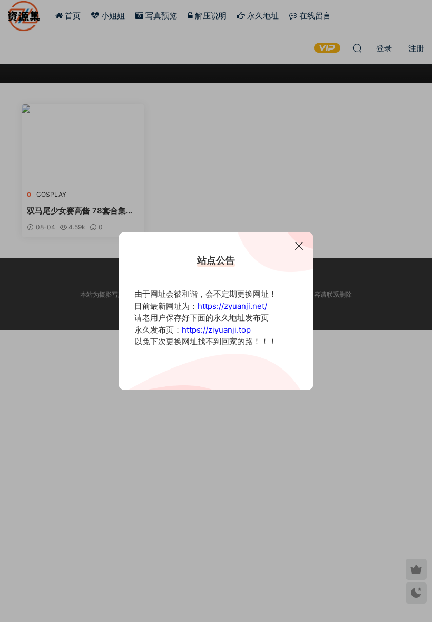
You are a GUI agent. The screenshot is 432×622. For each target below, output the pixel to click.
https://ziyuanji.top (216, 330)
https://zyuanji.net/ (232, 306)
